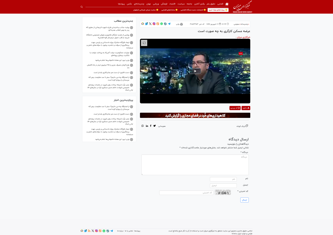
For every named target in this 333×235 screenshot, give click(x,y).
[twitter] (154, 126)
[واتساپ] (161, 24)
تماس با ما (129, 231)
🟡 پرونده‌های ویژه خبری (218, 10)
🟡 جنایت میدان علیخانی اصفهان (145, 10)
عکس (129, 3)
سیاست (181, 3)
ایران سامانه (236, 233)
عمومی (236, 24)
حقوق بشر (211, 3)
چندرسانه (244, 24)
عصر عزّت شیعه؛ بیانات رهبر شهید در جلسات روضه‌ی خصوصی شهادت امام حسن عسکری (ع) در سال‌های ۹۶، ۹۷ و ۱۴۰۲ (110, 88)
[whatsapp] (143, 126)
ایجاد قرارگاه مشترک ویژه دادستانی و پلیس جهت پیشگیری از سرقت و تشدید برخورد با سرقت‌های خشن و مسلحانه (110, 45)
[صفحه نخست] (227, 4)
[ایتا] (157, 24)
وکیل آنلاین (199, 3)
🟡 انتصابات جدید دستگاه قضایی (193, 10)
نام (246, 178)
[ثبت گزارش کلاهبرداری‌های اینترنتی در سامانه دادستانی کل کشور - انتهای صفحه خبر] (195, 115)
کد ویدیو (233, 108)
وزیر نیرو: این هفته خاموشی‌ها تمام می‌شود (112, 60)
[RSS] (89, 231)
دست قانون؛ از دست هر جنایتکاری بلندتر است (111, 72)
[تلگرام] (169, 24)
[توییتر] (150, 24)
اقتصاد (172, 3)
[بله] (165, 24)
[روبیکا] (142, 24)
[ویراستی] (146, 24)
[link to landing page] (242, 6)
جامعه (189, 3)
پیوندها (121, 3)
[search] (82, 7)
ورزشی (156, 3)
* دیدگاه (244, 152)
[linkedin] (147, 126)
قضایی (220, 3)
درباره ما (120, 231)
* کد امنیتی (242, 191)
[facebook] (150, 126)
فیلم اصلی (241, 115)
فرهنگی (164, 3)
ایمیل (245, 185)
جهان (148, 3)
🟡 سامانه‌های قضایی (169, 10)
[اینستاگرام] (154, 24)
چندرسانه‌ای (139, 3)
